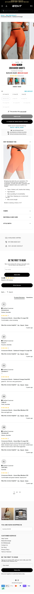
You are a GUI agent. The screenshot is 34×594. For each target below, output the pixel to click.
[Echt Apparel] (17, 6)
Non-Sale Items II (11, 15)
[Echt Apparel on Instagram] (18, 580)
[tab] (19, 298)
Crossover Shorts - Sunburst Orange (12, 16)
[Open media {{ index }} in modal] (15, 40)
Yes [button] (18, 325)
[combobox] (17, 10)
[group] (17, 278)
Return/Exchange (6, 540)
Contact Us (4, 545)
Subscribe (17, 274)
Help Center (4, 538)
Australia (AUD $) (6, 529)
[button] (17, 76)
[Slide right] (22, 62)
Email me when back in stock (18, 121)
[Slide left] (12, 62)
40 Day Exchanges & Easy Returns (18, 134)
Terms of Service (6, 552)
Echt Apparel (19, 582)
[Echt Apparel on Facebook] (16, 580)
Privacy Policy (5, 549)
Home (2, 15)
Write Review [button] (17, 285)
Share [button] (26, 325)
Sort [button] (2, 292)
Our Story (4, 547)
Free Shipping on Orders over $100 (17, 132)
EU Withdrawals (5, 543)
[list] (17, 40)
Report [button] (22, 325)
